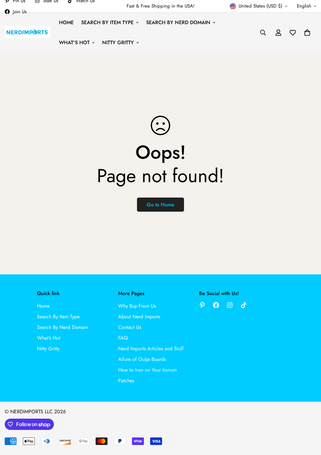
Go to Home (160, 204)
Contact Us (129, 327)
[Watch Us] (243, 305)
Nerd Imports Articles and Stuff (151, 348)
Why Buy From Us (137, 306)
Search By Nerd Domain (178, 22)
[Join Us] (216, 305)
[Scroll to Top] (309, 421)
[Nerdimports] (27, 32)
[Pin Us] (202, 305)
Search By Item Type (107, 22)
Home (66, 22)
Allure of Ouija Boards (142, 359)
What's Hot (74, 42)
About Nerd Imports (139, 316)
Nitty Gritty (118, 42)
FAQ (123, 337)
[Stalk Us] (230, 305)
